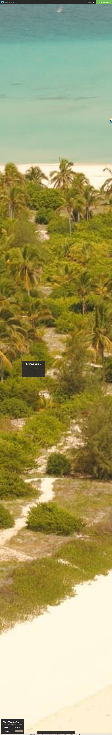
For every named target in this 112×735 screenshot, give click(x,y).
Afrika (42, 734)
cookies (65, 732)
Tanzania (39, 369)
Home (31, 734)
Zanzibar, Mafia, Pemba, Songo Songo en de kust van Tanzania (62, 734)
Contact (55, 2)
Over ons (42, 2)
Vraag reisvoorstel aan (103, 2)
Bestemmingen (21, 2)
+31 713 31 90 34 (90, 2)
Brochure (48, 2)
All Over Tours (7, 2)
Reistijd (36, 2)
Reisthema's (29, 2)
